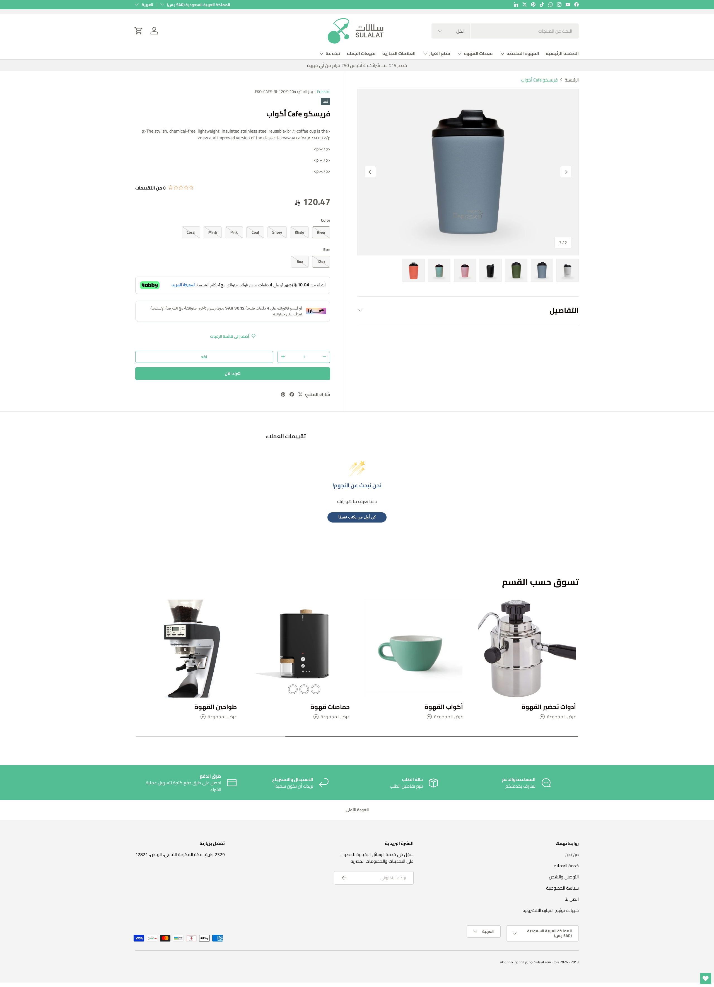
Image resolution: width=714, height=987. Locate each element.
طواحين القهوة (215, 706)
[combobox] (505, 31)
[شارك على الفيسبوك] (292, 394)
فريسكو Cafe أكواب (539, 79)
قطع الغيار (439, 53)
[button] (138, 31)
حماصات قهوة (330, 706)
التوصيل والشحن (564, 877)
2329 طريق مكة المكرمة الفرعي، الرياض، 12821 (180, 854)
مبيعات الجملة (361, 53)
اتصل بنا (572, 899)
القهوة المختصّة (522, 53)
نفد (204, 356)
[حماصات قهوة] (301, 649)
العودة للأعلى (357, 809)
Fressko (323, 91)
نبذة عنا (332, 53)
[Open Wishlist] (705, 978)
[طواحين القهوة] (187, 649)
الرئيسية (572, 79)
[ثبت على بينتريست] (283, 394)
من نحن (572, 854)
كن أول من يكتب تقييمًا (357, 517)
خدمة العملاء (566, 865)
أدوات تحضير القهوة (549, 706)
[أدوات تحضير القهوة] (527, 649)
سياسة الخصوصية (562, 888)
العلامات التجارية (399, 53)
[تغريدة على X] (300, 394)
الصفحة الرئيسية (562, 53)
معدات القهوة (478, 53)
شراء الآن (233, 373)
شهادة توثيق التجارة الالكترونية (551, 910)
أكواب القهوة (443, 706)
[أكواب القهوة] (414, 649)
